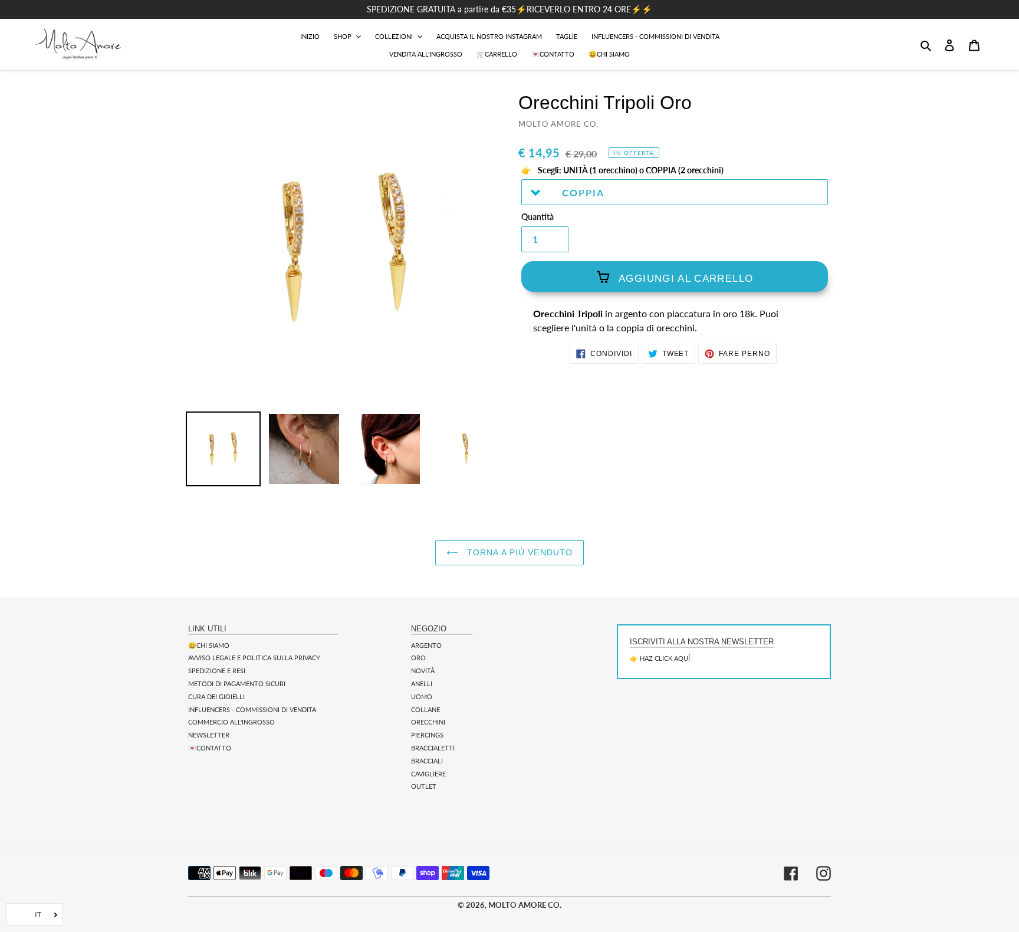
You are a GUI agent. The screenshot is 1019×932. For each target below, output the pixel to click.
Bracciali (427, 761)
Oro (418, 657)
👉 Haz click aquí (660, 658)
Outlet (423, 786)
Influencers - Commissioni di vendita (252, 709)
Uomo (421, 696)
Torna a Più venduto (518, 552)
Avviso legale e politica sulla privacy (254, 657)
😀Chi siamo (208, 645)
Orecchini (428, 722)
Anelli (421, 683)
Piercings (427, 735)
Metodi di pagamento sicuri (236, 683)
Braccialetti (433, 748)
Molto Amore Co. (524, 905)
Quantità (537, 217)
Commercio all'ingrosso (231, 722)
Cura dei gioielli (216, 696)
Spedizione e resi (216, 670)
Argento (426, 645)
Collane (425, 709)
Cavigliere (428, 774)
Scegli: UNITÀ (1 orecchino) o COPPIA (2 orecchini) (630, 170)
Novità (423, 670)
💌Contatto (209, 748)
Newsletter (208, 735)
